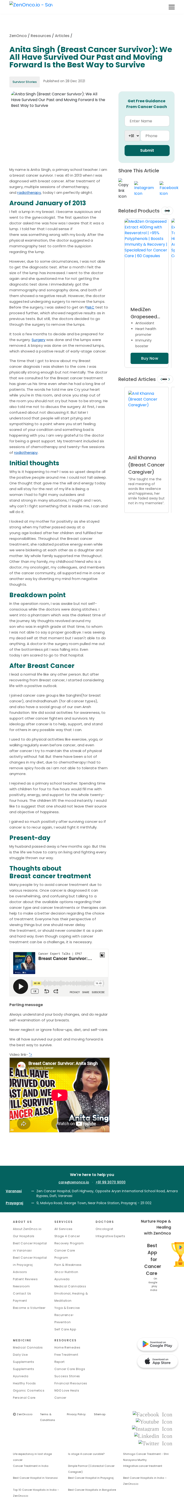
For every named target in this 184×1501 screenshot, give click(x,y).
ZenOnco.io (23, 1414)
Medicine (22, 1340)
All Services (63, 1229)
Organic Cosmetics (29, 1390)
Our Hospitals (23, 1236)
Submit (147, 150)
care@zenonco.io (73, 1182)
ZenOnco (18, 35)
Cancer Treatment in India (30, 1466)
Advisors (20, 1272)
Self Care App (65, 1329)
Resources (41, 35)
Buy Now (149, 358)
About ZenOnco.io (27, 1229)
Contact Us (22, 1293)
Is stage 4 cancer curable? (86, 1454)
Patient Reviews (25, 1279)
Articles (62, 35)
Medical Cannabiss (70, 1286)
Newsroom (21, 1286)
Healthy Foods (24, 1383)
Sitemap (100, 1414)
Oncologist (104, 1229)
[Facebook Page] (152, 1414)
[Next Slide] (169, 210)
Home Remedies (67, 1347)
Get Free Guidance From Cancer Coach (146, 103)
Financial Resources (70, 1383)
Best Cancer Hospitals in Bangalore (92, 1490)
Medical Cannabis (28, 1347)
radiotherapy (29, 192)
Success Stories (67, 1376)
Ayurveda (62, 1279)
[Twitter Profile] (155, 1443)
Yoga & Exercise (67, 1308)
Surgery (38, 339)
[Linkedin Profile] (153, 1436)
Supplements (23, 1369)
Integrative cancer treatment (142, 1466)
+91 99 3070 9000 (111, 1182)
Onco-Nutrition (66, 1272)
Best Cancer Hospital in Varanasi (35, 1478)
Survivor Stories (24, 82)
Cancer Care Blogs (69, 1369)
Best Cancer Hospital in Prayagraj (91, 1478)
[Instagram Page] (152, 1428)
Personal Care (24, 1398)
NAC (90, 307)
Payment (20, 1301)
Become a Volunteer (29, 1308)
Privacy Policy (76, 1414)
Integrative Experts (110, 1236)
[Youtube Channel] (154, 1421)
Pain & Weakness (68, 1265)
